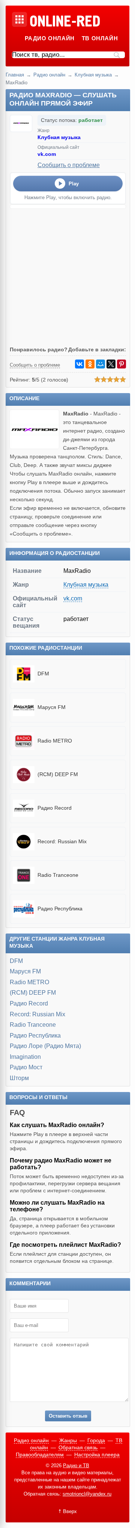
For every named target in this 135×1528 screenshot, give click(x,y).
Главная (15, 75)
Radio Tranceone (33, 1025)
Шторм (19, 1078)
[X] (111, 364)
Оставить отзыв (68, 1416)
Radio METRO (29, 982)
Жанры (68, 1440)
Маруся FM (25, 971)
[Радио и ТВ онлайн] (64, 21)
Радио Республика (35, 1035)
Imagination (25, 1057)
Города (96, 1440)
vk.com (47, 154)
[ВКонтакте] (79, 364)
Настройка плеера (97, 1455)
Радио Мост (26, 1067)
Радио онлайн (50, 38)
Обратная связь (78, 1447)
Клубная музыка (93, 75)
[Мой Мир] (100, 364)
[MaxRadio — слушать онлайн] (36, 447)
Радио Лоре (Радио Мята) (45, 1046)
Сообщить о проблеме (69, 165)
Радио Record (29, 1003)
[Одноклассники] (90, 364)
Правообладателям (40, 1455)
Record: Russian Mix (37, 1014)
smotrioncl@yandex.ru (87, 1494)
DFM (16, 961)
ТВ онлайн (100, 38)
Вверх (70, 1511)
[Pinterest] (121, 364)
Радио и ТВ (76, 1465)
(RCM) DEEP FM (33, 992)
